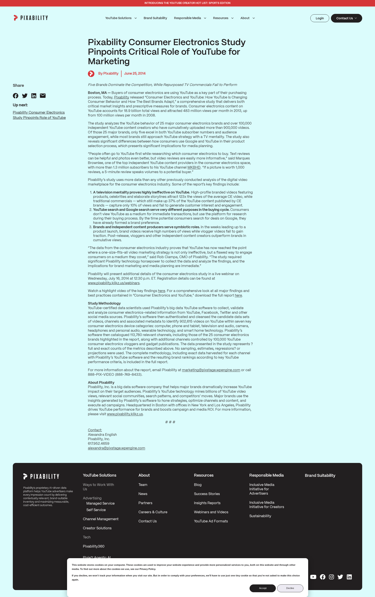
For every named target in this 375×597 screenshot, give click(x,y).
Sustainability (260, 516)
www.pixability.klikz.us (125, 414)
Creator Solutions (97, 528)
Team (142, 485)
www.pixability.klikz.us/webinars (114, 283)
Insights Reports (207, 503)
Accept (262, 588)
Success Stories (207, 494)
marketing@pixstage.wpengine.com (211, 370)
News (142, 494)
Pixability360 (93, 546)
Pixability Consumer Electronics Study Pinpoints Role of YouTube (39, 115)
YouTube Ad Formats (211, 521)
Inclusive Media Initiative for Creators (266, 505)
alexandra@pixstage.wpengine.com (116, 448)
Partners (145, 503)
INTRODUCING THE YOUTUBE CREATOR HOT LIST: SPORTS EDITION (187, 3)
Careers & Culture (152, 512)
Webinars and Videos (211, 512)
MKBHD (194, 167)
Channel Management (100, 519)
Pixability (121, 97)
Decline (290, 588)
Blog (198, 485)
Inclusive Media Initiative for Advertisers (261, 489)
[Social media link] (313, 577)
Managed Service (100, 503)
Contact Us (147, 521)
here (161, 291)
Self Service (96, 510)
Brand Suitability (155, 18)
